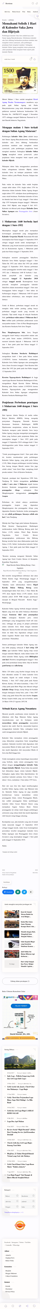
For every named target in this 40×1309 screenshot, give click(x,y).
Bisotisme (9, 3)
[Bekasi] (31, 1172)
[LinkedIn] (9, 1245)
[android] (32, 1139)
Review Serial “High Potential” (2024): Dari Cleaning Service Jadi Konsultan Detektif (21, 1132)
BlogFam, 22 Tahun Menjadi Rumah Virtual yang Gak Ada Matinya (20, 1154)
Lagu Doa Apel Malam (15, 1121)
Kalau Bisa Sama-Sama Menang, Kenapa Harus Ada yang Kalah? (27, 924)
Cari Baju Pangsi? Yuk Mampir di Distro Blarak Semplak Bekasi (19, 1176)
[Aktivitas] (7, 12)
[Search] (33, 3)
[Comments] (34, 1306)
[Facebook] (7, 1242)
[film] (27, 1126)
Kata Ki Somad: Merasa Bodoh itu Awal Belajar (27, 914)
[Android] (35, 12)
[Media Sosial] (16, 12)
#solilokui (7, 882)
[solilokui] (30, 1073)
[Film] (23, 12)
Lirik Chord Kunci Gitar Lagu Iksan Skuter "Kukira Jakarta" (20, 1165)
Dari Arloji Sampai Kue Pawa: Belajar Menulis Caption (27, 963)
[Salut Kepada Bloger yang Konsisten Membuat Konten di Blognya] (11, 944)
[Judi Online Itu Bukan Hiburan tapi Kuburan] (11, 954)
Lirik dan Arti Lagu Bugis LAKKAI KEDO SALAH (20, 1111)
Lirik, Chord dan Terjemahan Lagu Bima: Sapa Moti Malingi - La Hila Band (20, 1100)
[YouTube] (28, 1242)
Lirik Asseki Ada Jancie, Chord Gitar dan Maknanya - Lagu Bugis (21, 1087)
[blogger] (31, 1150)
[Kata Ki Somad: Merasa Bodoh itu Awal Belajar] (11, 914)
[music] (25, 1073)
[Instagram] (15, 1242)
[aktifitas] (24, 1118)
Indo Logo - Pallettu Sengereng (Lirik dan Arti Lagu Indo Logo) (20, 1077)
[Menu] (20, 1306)
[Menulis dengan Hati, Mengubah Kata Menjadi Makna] (11, 934)
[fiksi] (24, 1126)
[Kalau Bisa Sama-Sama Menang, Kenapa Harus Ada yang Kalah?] (11, 924)
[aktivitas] (27, 1083)
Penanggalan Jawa (25, 211)
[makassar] (32, 1083)
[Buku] (29, 12)
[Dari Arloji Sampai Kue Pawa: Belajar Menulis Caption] (11, 964)
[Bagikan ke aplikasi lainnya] (30, 892)
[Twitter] (21, 1242)
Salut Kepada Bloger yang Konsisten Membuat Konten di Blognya (28, 943)
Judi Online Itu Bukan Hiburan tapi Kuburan (28, 953)
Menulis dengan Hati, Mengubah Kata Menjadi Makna (28, 934)
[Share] (27, 1306)
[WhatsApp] (16, 1245)
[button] (36, 3)
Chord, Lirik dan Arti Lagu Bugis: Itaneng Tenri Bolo (19, 1144)
